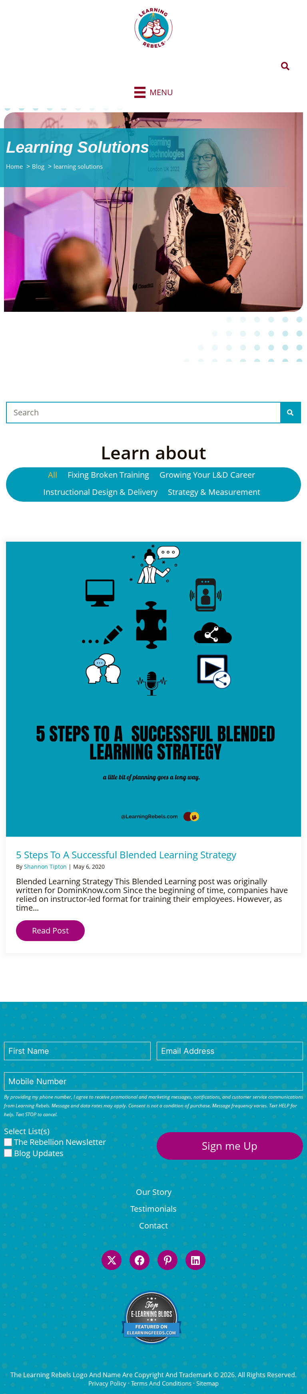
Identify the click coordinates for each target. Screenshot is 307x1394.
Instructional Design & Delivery (100, 492)
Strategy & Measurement (214, 492)
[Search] (290, 413)
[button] (285, 67)
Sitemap (207, 1383)
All (52, 474)
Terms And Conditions (161, 1383)
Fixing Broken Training (108, 474)
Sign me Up (229, 1146)
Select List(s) (27, 1131)
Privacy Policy (107, 1383)
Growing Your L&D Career (207, 474)
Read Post (58, 930)
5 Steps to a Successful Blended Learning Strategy (126, 854)
